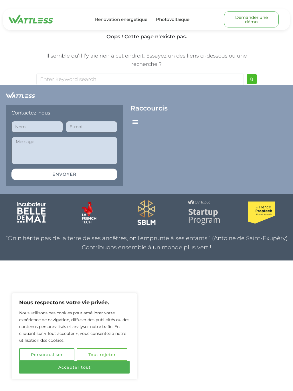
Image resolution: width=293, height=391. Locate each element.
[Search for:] (140, 79)
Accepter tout (74, 367)
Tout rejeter (102, 354)
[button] (135, 122)
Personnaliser (47, 354)
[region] (74, 336)
